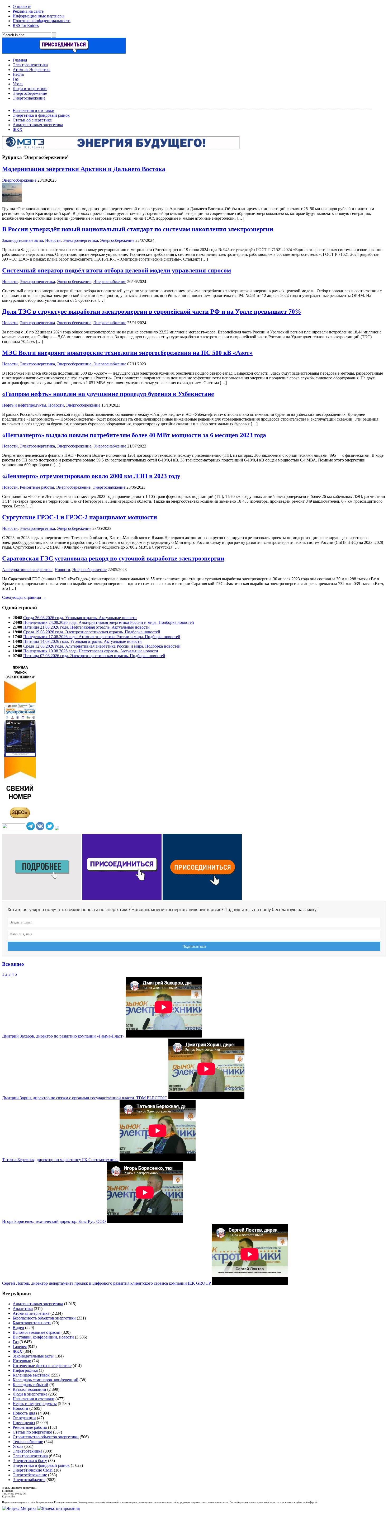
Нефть (18, 74)
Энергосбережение (30, 93)
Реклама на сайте (28, 11)
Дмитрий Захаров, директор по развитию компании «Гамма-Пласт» (63, 1036)
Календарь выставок (31, 1375)
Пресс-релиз (24, 1422)
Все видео (13, 964)
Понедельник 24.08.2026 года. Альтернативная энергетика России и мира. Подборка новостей (108, 622)
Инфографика (25, 1370)
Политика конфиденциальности (41, 20)
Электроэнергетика (30, 65)
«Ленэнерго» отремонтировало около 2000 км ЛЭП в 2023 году (91, 476)
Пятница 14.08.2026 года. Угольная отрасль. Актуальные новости (82, 641)
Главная (20, 60)
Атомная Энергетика (31, 69)
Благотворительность (32, 1323)
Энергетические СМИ (33, 1470)
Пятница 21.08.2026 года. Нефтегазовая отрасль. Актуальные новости (86, 627)
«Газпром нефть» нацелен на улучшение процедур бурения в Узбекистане (108, 393)
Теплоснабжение (28, 1441)
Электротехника (27, 1451)
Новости (53, 240)
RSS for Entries (26, 25)
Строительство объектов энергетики (46, 1437)
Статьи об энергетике (32, 120)
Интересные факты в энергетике (42, 1365)
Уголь (18, 84)
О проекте (22, 6)
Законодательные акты (22, 240)
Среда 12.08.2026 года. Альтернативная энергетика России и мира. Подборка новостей (102, 646)
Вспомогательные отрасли (36, 1332)
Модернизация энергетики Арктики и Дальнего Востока (83, 169)
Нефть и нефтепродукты (24, 405)
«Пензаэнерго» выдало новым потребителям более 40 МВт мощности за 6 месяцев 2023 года (134, 435)
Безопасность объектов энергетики (44, 1318)
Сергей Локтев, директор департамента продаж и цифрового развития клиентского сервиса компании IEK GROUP (106, 1283)
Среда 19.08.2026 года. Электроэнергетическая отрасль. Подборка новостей (91, 632)
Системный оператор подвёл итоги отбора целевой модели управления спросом (116, 270)
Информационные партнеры (38, 16)
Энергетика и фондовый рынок (41, 115)
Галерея (20, 1346)
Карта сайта (8, 1496)
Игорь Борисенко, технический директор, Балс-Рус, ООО (54, 1221)
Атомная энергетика (31, 1313)
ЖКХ (17, 129)
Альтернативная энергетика (38, 124)
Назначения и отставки (33, 110)
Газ (15, 79)
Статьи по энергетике (32, 1432)
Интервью (22, 1361)
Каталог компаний (29, 1389)
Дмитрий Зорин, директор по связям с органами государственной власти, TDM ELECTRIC (84, 1098)
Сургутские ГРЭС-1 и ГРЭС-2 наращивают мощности (79, 517)
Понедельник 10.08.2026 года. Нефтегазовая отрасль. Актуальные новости (90, 651)
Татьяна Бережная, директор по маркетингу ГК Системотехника (60, 1159)
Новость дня (24, 1413)
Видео (18, 1327)
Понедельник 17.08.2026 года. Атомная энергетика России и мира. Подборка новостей (101, 636)
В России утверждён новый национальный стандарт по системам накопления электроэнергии (137, 229)
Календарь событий (30, 1384)
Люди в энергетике (30, 88)
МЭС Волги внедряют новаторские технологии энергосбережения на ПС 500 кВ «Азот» (127, 352)
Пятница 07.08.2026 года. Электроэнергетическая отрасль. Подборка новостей (94, 655)
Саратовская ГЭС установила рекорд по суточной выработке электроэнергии (113, 558)
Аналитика (23, 1308)
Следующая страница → (24, 597)
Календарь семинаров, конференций (45, 1380)
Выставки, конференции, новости (43, 1337)
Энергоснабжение (29, 98)
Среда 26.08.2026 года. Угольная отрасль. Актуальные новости (80, 617)
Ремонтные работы (37, 487)
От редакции (24, 1418)
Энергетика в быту (30, 1460)
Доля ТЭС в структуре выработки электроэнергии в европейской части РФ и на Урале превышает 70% (151, 311)
